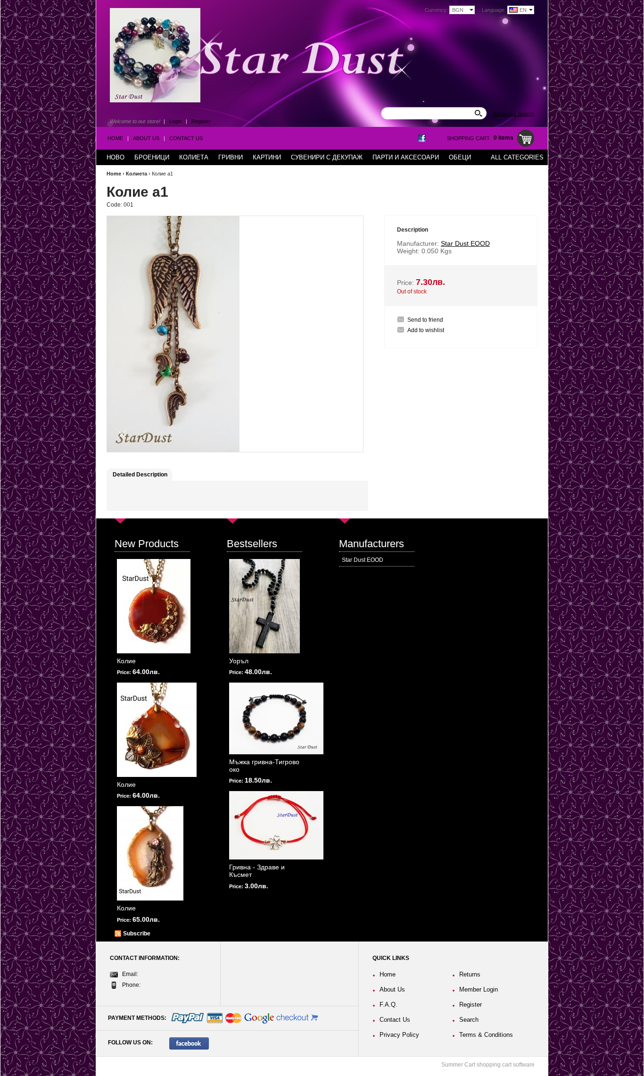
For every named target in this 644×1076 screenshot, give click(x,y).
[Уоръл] (264, 606)
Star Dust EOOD (362, 560)
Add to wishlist (425, 330)
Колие (126, 661)
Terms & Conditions (486, 1034)
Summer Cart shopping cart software (488, 1064)
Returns (469, 974)
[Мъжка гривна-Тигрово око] (276, 718)
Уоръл (238, 661)
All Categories (517, 157)
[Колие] (153, 606)
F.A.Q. (388, 1004)
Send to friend (425, 320)
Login (175, 121)
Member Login (478, 989)
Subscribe (136, 933)
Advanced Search (513, 114)
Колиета (136, 173)
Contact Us (186, 138)
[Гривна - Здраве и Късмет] (276, 825)
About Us (146, 138)
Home (115, 138)
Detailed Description (140, 474)
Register (201, 121)
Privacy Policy (399, 1034)
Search (469, 1019)
